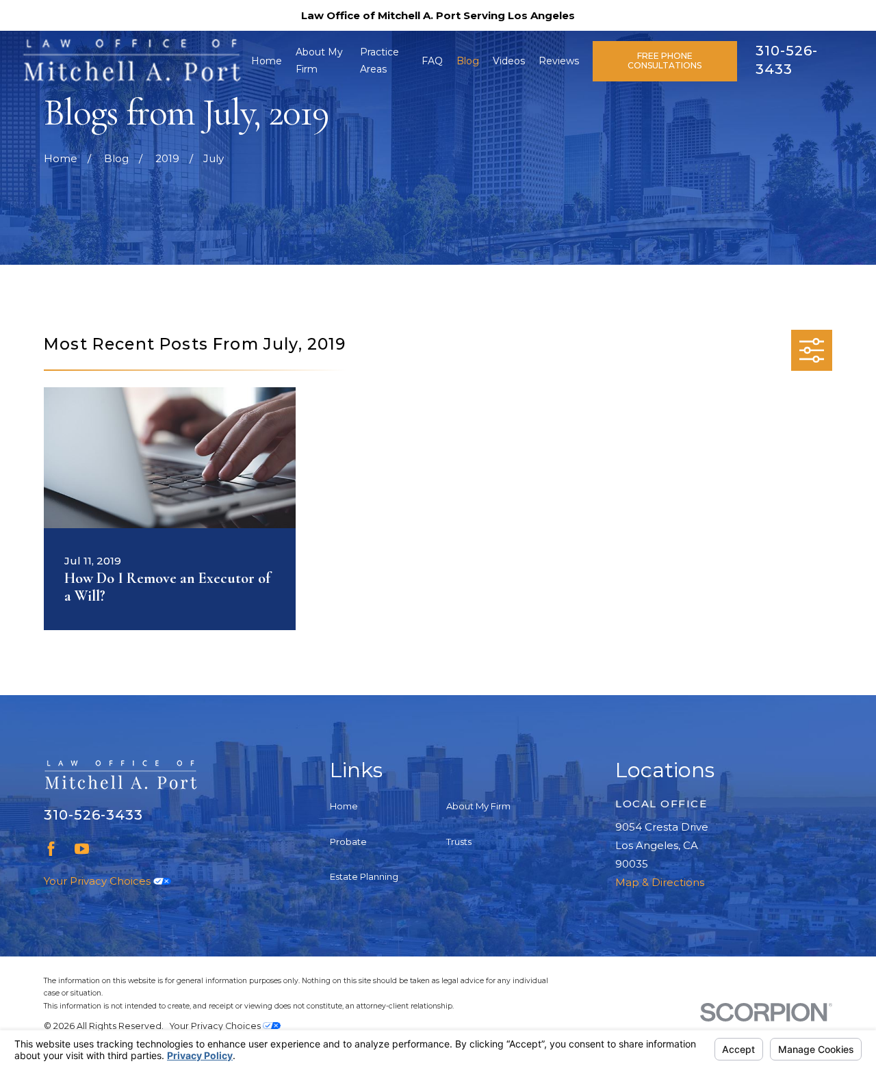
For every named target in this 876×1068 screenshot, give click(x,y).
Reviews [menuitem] (559, 61)
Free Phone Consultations (664, 60)
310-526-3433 (93, 815)
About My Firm (478, 805)
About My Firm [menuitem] (319, 60)
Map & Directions (659, 882)
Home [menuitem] (266, 61)
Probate (348, 841)
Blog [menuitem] (467, 61)
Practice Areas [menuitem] (379, 60)
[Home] (131, 61)
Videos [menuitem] (509, 61)
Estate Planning (364, 876)
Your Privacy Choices (98, 880)
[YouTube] (82, 849)
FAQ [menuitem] (432, 61)
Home (344, 805)
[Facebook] (51, 849)
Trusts (459, 841)
